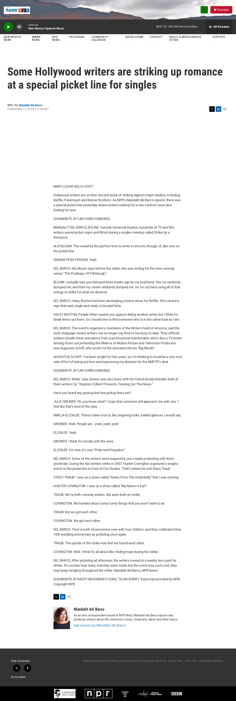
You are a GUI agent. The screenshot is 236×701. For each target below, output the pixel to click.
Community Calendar (100, 38)
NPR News (56, 38)
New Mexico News (12, 38)
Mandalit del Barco (30, 105)
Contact (156, 36)
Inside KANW (134, 36)
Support (219, 36)
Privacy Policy (176, 660)
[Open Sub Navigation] (71, 42)
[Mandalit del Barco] (61, 618)
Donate (223, 10)
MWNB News (36, 38)
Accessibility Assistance (211, 660)
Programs (77, 36)
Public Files (191, 660)
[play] (8, 27)
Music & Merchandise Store (185, 38)
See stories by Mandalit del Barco (100, 625)
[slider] (25, 27)
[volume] (19, 27)
